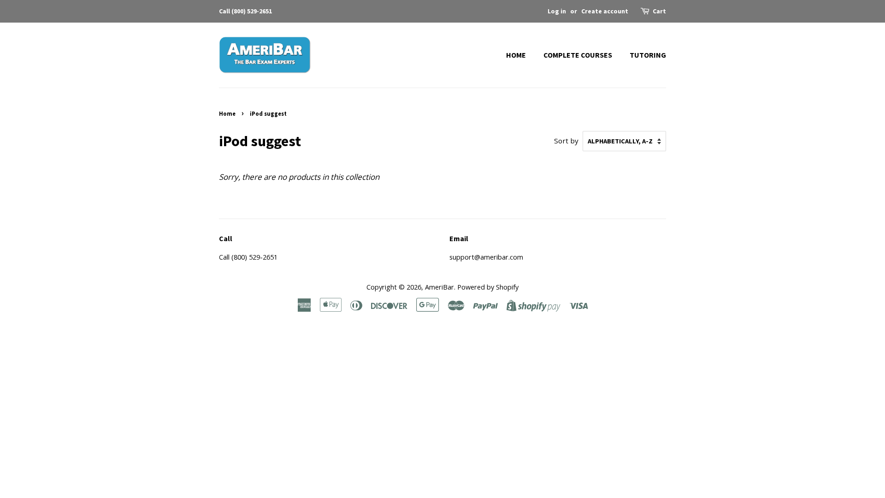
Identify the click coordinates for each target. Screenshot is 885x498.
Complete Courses (577, 54)
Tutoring (648, 54)
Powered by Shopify (488, 287)
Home (516, 54)
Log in (557, 11)
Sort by (566, 140)
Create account (604, 11)
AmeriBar (439, 287)
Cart (659, 11)
